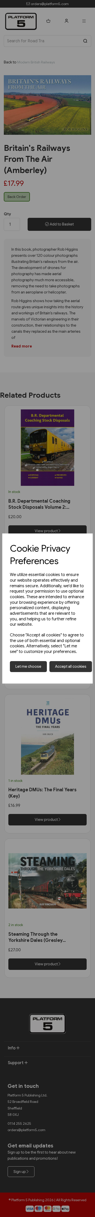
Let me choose (28, 666)
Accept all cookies (70, 666)
